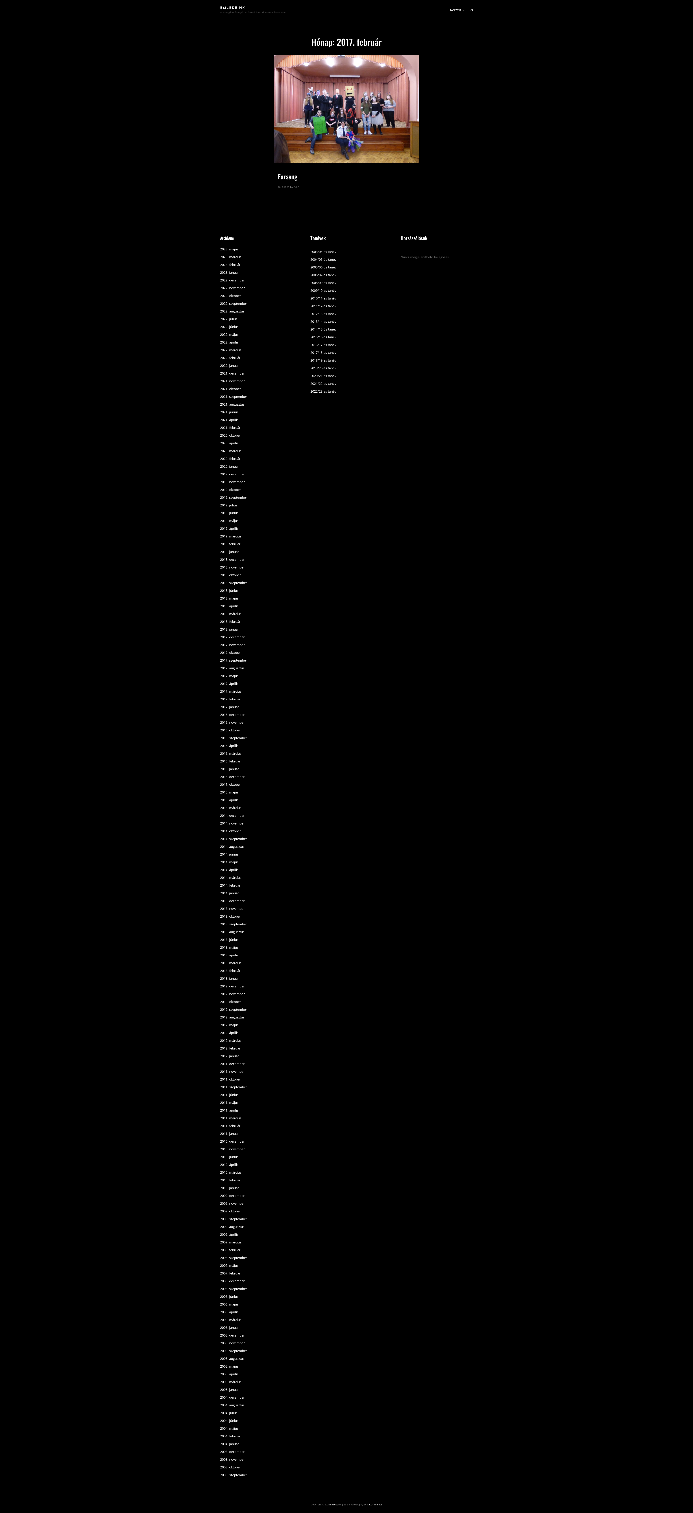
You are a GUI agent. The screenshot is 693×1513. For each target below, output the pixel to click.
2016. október (230, 730)
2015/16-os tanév (323, 337)
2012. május (229, 1025)
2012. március (230, 1040)
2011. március (230, 1118)
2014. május (229, 862)
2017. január (229, 707)
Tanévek (455, 10)
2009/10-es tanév (323, 290)
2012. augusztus (232, 1017)
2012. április (229, 1033)
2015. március (230, 808)
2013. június (229, 939)
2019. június (229, 513)
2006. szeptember (233, 1289)
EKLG (296, 187)
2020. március (230, 451)
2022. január (229, 365)
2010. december (232, 1141)
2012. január (229, 1056)
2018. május (229, 598)
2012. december (232, 986)
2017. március (230, 691)
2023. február (230, 265)
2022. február (230, 358)
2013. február (230, 970)
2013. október (230, 916)
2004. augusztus (232, 1405)
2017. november (232, 645)
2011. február (230, 1126)
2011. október (230, 1079)
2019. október (230, 489)
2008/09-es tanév (323, 283)
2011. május (229, 1102)
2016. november (232, 722)
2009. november (232, 1203)
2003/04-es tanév (323, 252)
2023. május (229, 249)
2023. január (229, 272)
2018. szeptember (233, 583)
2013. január (229, 978)
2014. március (230, 877)
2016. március (230, 753)
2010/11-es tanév (323, 298)
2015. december (232, 777)
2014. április (229, 870)
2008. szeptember (233, 1258)
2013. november (232, 908)
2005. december (232, 1335)
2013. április (229, 955)
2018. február (230, 621)
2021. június (229, 412)
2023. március (230, 257)
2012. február (230, 1048)
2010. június (229, 1157)
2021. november (232, 381)
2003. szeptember (233, 1475)
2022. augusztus (232, 311)
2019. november (232, 482)
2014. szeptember (233, 839)
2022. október (230, 296)
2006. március (230, 1320)
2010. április (229, 1164)
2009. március (230, 1242)
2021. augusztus (232, 404)
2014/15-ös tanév (323, 329)
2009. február (230, 1250)
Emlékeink (232, 8)
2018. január (229, 629)
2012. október (230, 1002)
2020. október (230, 435)
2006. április (229, 1312)
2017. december (232, 637)
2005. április (229, 1374)
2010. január (229, 1188)
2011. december (232, 1064)
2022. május (229, 334)
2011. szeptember (233, 1087)
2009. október (230, 1211)
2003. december (232, 1451)
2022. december (232, 280)
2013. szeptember (233, 924)
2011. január (229, 1133)
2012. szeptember (233, 1009)
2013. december (232, 901)
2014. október (230, 831)
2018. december (232, 559)
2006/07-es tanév (323, 275)
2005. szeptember (233, 1351)
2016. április (229, 746)
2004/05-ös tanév (323, 259)
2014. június (229, 854)
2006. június (229, 1296)
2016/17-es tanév (323, 345)
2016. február (230, 761)
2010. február (230, 1180)
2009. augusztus (232, 1227)
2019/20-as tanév (323, 368)
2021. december (232, 373)
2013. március (230, 963)
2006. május (229, 1304)
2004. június (229, 1420)
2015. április (229, 800)
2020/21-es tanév (323, 376)
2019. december (232, 474)
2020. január (229, 466)
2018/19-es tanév (323, 360)
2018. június (229, 590)
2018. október (230, 575)
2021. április (229, 420)
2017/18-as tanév (323, 352)
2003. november (232, 1459)
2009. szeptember (233, 1219)
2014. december (232, 815)
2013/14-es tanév (323, 321)
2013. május (229, 947)
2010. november (232, 1149)
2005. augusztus (232, 1358)
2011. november (232, 1071)
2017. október (230, 652)
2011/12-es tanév (323, 306)
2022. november (232, 288)
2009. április (229, 1234)
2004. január (229, 1444)
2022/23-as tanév (323, 391)
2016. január (229, 769)
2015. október (230, 784)
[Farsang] (346, 109)
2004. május (229, 1428)
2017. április (229, 683)
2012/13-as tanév (323, 314)
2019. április (229, 528)
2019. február (230, 544)
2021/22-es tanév (323, 383)
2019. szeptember (233, 497)
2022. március (230, 350)
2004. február (230, 1436)
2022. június (229, 327)
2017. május (229, 676)
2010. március (230, 1172)
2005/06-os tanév (323, 267)
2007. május (229, 1265)
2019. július (228, 505)
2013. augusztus (232, 932)
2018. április (229, 606)
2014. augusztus (232, 846)
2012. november (232, 994)
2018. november (232, 567)
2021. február (230, 427)
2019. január (229, 552)
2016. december (232, 714)
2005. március (230, 1382)
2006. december (232, 1281)
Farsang (287, 176)
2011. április (229, 1110)
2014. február (230, 885)
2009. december (232, 1195)
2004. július (228, 1413)
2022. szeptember (233, 303)
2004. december (232, 1397)
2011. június (229, 1095)
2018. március (230, 614)
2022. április (229, 342)
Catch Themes (374, 1504)
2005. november (232, 1343)
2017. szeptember (233, 660)
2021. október (230, 389)
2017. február (230, 699)
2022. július (228, 319)
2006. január (229, 1327)
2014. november (232, 823)
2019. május (229, 521)
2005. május (229, 1366)
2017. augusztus (232, 668)
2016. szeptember (233, 738)
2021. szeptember (233, 396)
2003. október (230, 1467)
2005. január (229, 1389)
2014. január (229, 893)
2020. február (230, 458)
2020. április (229, 443)
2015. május (229, 792)
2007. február (230, 1273)
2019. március (230, 536)
